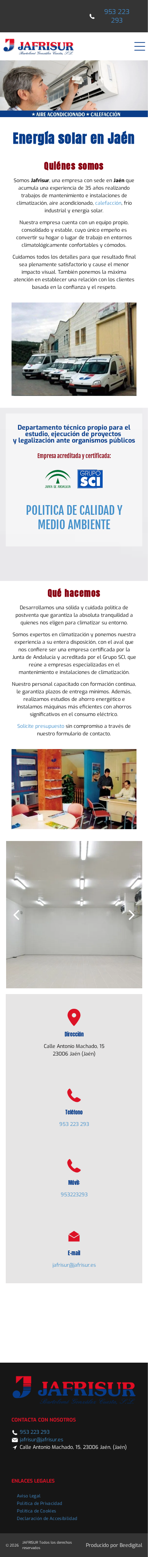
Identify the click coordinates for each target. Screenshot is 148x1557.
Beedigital (131, 1545)
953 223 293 (74, 1124)
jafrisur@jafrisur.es (74, 1265)
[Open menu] (139, 46)
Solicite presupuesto (40, 726)
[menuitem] (28, 1495)
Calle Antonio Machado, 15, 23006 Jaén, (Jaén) (73, 1447)
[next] (131, 914)
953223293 (74, 1194)
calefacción (108, 203)
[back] (16, 914)
